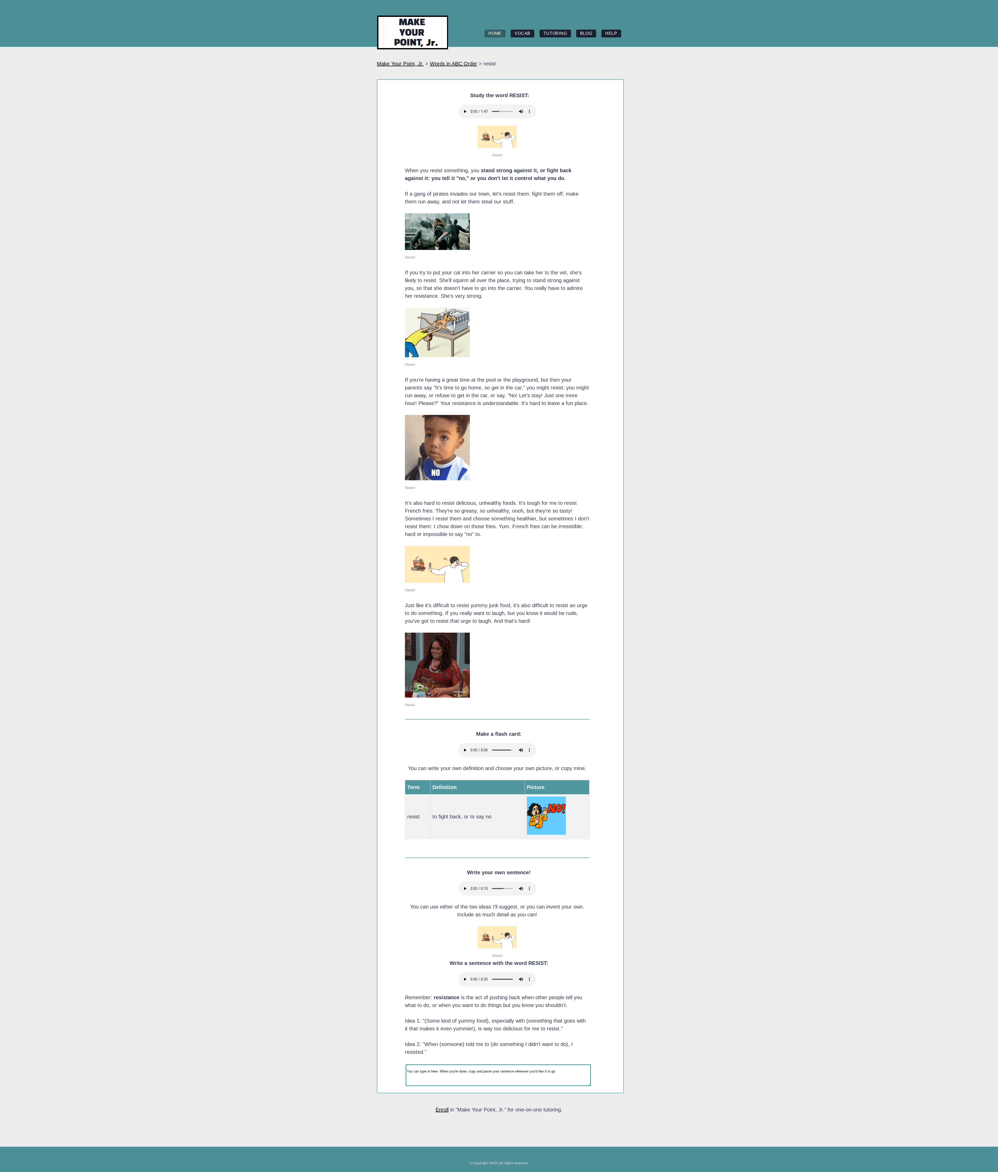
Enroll (442, 1110)
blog (586, 33)
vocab (522, 33)
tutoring (555, 33)
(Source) (497, 154)
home (495, 33)
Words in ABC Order (453, 64)
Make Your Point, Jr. (400, 64)
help (611, 33)
